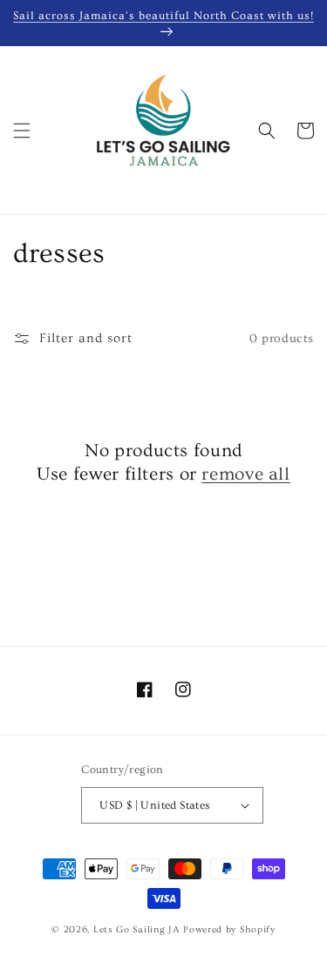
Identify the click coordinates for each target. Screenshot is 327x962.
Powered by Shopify (229, 929)
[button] (22, 130)
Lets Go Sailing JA (137, 929)
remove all (245, 474)
